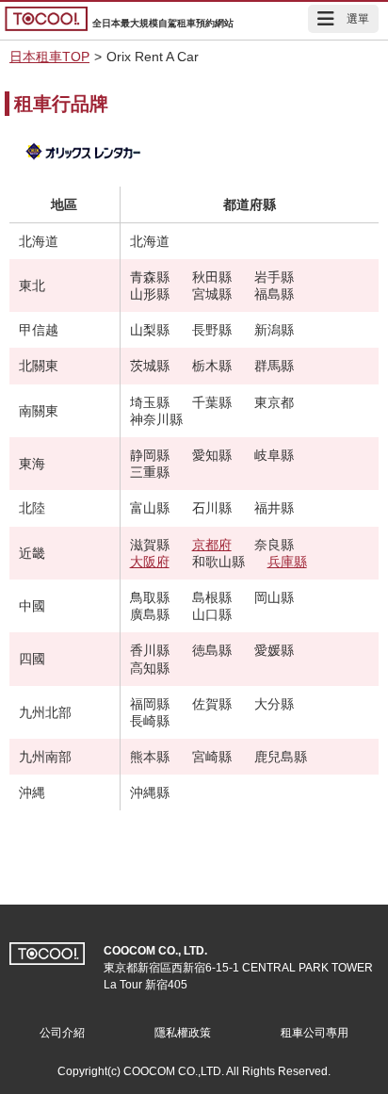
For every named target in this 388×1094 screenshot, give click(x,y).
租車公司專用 (314, 1032)
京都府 (212, 544)
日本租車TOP (49, 56)
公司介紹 (62, 1032)
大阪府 (150, 561)
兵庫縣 (287, 561)
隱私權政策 (182, 1032)
